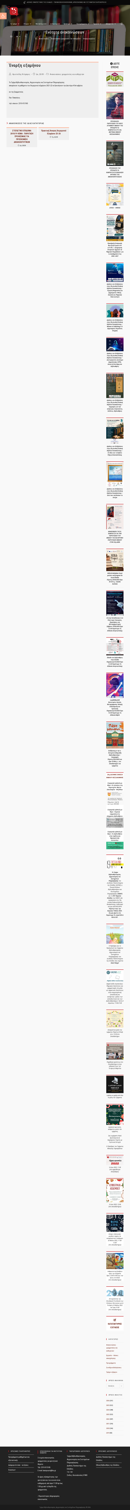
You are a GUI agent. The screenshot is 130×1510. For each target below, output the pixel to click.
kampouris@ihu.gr (49, 1471)
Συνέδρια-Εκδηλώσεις (113, 1368)
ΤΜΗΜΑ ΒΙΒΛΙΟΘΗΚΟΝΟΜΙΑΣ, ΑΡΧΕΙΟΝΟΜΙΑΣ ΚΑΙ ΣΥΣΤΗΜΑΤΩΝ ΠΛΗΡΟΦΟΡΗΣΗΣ (80, 2)
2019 (107, 1433)
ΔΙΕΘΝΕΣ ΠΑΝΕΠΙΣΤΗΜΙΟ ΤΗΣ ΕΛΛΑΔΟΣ (40, 2)
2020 (107, 1428)
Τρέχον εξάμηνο (111, 1372)
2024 (107, 1410)
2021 (107, 1424)
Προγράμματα (111, 1363)
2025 (107, 1405)
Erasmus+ (12, 1470)
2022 (107, 1419)
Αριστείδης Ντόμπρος (21, 74)
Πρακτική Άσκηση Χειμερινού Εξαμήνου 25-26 (53, 132)
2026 (107, 1401)
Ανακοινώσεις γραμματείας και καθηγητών (67, 74)
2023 (107, 1414)
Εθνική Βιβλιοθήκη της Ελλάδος (107, 1465)
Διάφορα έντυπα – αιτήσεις (18, 1465)
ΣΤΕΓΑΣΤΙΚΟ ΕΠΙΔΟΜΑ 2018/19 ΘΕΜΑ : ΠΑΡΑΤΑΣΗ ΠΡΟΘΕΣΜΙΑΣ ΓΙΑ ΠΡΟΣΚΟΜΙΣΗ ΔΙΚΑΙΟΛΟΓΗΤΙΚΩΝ (21, 136)
